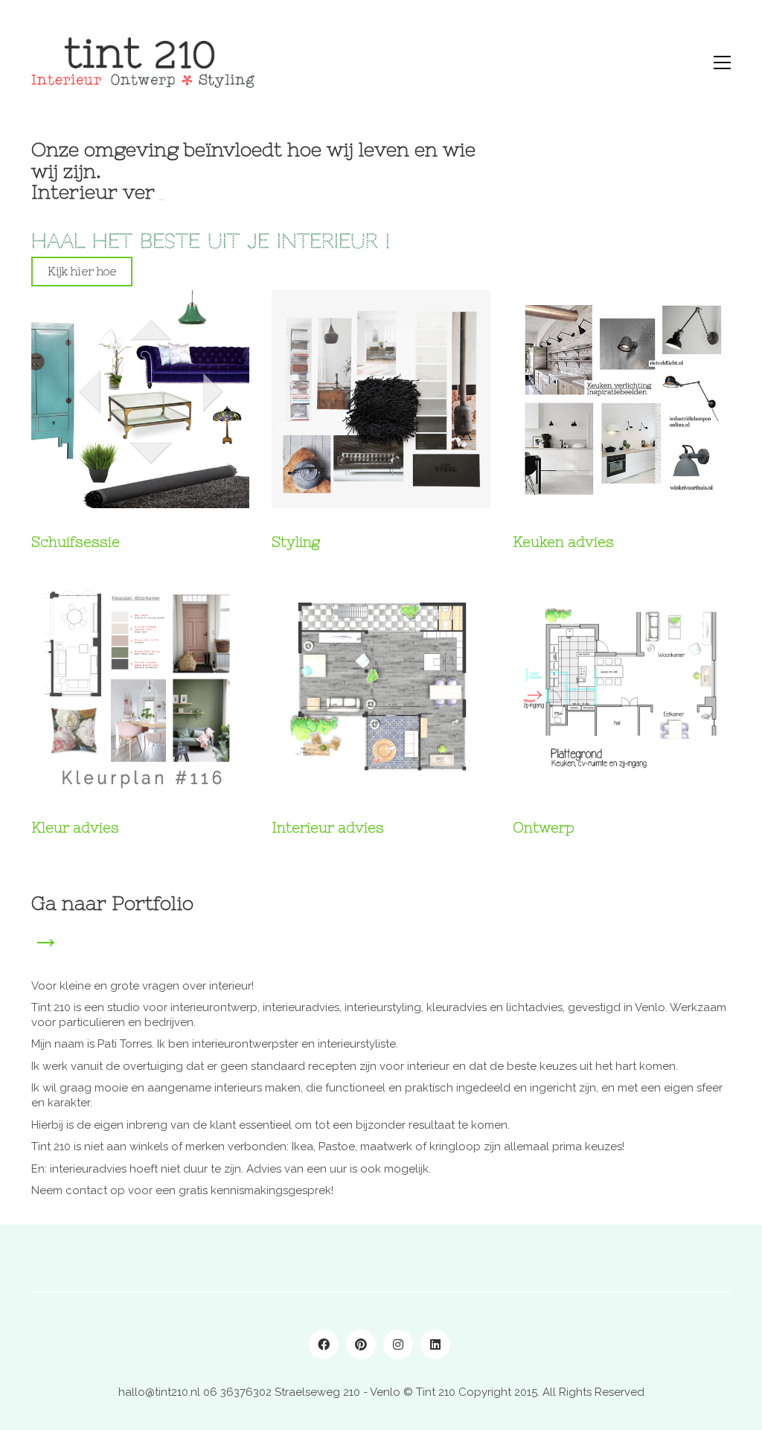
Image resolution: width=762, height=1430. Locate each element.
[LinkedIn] (435, 1344)
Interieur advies (328, 827)
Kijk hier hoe (82, 271)
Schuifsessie (75, 541)
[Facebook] (324, 1344)
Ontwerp (543, 827)
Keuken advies (563, 541)
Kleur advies (75, 827)
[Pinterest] (361, 1344)
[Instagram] (398, 1344)
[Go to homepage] (142, 62)
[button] (722, 62)
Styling (296, 541)
